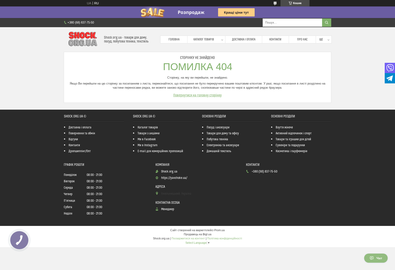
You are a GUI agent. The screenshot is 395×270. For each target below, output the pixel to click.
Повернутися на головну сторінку (197, 95)
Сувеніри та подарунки (290, 145)
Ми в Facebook (147, 139)
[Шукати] (326, 23)
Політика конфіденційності (224, 238)
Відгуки (73, 139)
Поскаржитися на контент (188, 238)
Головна (173, 39)
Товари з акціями (149, 133)
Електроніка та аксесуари (223, 145)
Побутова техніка (217, 139)
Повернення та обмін (82, 133)
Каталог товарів (203, 39)
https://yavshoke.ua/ (174, 178)
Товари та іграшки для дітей (293, 139)
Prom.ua (219, 230)
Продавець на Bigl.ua (197, 234)
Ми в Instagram (147, 145)
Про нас (302, 39)
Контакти (275, 39)
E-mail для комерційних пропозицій (160, 151)
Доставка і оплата (243, 39)
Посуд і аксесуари (218, 127)
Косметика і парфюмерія (291, 151)
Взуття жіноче (284, 127)
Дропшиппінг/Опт (80, 151)
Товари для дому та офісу (223, 133)
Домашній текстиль (219, 151)
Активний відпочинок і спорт (294, 133)
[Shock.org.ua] (82, 39)
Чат (379, 258)
